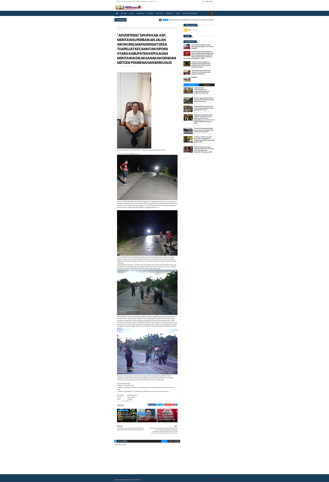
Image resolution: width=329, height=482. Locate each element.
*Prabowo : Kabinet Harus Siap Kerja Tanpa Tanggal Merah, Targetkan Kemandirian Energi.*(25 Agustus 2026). (204, 139)
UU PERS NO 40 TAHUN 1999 (128, 1)
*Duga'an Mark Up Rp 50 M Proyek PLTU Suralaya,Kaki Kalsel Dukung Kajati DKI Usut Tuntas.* (203, 108)
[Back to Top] (214, 480)
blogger (164, 441)
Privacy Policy (153, 1)
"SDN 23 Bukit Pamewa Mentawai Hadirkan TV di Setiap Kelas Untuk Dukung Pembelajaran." (201, 72)
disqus (170, 441)
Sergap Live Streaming (190, 13)
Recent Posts (191, 85)
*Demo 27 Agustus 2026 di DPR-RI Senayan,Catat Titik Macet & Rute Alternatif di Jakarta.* (204, 99)
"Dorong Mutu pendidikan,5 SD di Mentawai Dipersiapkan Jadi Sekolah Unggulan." (147, 417)
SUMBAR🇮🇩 (194, 77)
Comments (207, 85)
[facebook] (203, 1)
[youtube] (207, 1)
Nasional (142, 19)
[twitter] (205, 1)
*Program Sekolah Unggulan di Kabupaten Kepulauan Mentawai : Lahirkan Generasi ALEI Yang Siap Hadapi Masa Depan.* (127, 416)
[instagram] (210, 1)
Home (118, 27)
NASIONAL (124, 13)
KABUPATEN (140, 13)
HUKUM (178, 13)
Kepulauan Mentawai (126, 27)
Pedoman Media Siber (142, 1)
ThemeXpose (136, 479)
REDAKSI (118, 1)
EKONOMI (150, 13)
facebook (176, 441)
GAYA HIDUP (159, 13)
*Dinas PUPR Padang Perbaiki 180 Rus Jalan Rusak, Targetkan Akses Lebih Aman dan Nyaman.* (204, 130)
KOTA (131, 13)
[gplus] (212, 1)
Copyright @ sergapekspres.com (123, 479)
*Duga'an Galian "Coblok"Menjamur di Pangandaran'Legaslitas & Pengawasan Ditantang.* (173, 20)
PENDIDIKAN (169, 13)
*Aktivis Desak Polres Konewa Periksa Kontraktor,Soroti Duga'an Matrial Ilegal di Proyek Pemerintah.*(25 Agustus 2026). (204, 149)
